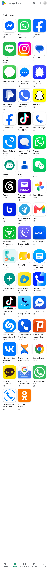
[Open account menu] (45, 3)
